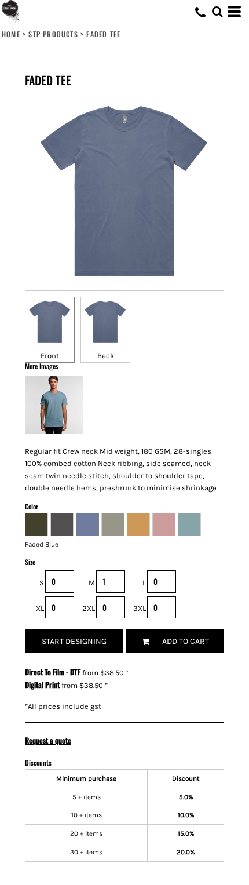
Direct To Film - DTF (52, 672)
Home (11, 34)
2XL (88, 608)
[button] (217, 11)
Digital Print (42, 684)
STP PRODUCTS (53, 34)
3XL (139, 608)
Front (50, 355)
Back (105, 355)
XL (40, 608)
